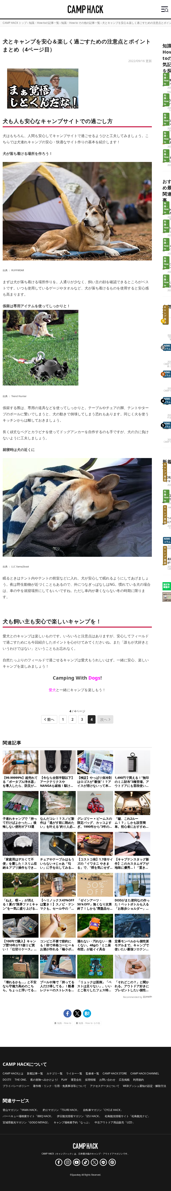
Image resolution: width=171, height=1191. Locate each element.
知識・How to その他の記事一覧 (80, 23)
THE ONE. (21, 1080)
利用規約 (138, 1080)
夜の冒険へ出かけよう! (44, 1080)
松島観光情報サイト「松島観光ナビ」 (127, 1116)
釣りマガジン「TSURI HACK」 (61, 1110)
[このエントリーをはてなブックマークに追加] (87, 1013)
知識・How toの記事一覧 (44, 23)
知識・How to (64, 1023)
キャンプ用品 (165, 315)
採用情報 (90, 1080)
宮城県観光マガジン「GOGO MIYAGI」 (26, 1122)
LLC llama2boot (20, 566)
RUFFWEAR (17, 270)
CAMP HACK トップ (15, 23)
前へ (50, 719)
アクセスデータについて (104, 1086)
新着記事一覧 (35, 1073)
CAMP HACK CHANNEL (144, 1073)
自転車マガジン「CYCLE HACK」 (103, 1110)
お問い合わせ (107, 1080)
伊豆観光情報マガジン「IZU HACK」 (79, 1116)
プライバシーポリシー (16, 1086)
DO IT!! (7, 1080)
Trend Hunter (18, 396)
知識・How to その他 (89, 1023)
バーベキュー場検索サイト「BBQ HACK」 (28, 1116)
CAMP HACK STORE (115, 1073)
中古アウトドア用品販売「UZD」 (115, 1122)
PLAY (64, 1080)
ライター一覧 (74, 1073)
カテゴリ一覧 (55, 1073)
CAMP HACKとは (13, 1073)
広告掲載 (124, 1080)
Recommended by (132, 997)
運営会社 (76, 1080)
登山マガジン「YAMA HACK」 (21, 1110)
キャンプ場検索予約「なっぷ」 (72, 1122)
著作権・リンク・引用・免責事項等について (59, 1086)
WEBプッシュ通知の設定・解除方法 (144, 1086)
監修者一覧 (92, 1073)
